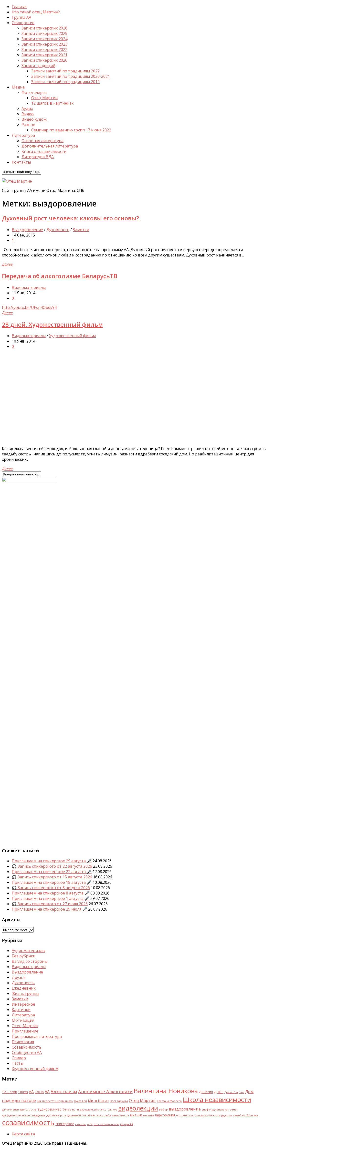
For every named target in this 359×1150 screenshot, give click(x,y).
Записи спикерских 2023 (44, 44)
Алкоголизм (64, 1091)
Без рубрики (23, 956)
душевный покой (78, 1115)
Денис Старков (234, 1092)
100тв (23, 1092)
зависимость (120, 1115)
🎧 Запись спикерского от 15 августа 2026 (52, 877)
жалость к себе (101, 1115)
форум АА (126, 1124)
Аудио (27, 108)
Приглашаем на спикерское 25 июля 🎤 (49, 909)
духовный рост (56, 1115)
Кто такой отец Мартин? (36, 12)
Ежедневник (24, 988)
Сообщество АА (27, 1052)
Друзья (18, 977)
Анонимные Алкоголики (105, 1091)
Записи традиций (38, 65)
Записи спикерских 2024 (44, 38)
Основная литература (42, 140)
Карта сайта (23, 1134)
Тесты (17, 1063)
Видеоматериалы (29, 287)
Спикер (19, 1058)
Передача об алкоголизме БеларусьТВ (59, 276)
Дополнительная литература (49, 146)
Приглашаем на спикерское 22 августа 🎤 (52, 871)
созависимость (28, 1122)
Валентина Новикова (166, 1090)
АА (47, 1091)
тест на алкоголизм (106, 1124)
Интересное (23, 1004)
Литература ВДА (37, 156)
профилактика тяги (207, 1115)
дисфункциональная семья (220, 1109)
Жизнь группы (25, 993)
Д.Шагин (206, 1092)
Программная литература (37, 1036)
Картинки (21, 1009)
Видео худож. (34, 119)
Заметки (81, 229)
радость (226, 1115)
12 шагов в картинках (52, 103)
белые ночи (71, 1109)
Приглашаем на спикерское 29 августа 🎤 (52, 861)
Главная (19, 6)
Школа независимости (217, 1099)
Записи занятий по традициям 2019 (65, 81)
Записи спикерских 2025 (44, 33)
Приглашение (25, 1031)
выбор (163, 1109)
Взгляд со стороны (29, 961)
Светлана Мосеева (169, 1101)
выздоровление (185, 1109)
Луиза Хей (80, 1101)
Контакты (21, 162)
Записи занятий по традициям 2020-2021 (70, 76)
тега (90, 1124)
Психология (23, 1041)
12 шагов (9, 1092)
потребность (185, 1115)
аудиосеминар (50, 1109)
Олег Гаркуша (119, 1101)
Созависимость (27, 1047)
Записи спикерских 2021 (44, 55)
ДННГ (218, 1092)
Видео (27, 114)
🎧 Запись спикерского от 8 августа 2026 (51, 887)
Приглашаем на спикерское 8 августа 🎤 (50, 893)
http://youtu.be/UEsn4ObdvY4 (29, 307)
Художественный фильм (72, 335)
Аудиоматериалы (28, 950)
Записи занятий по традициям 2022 (65, 71)
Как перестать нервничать (55, 1101)
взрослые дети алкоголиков (98, 1109)
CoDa (39, 1092)
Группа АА (21, 17)
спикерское (64, 1123)
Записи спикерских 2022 (44, 49)
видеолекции (138, 1108)
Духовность (57, 229)
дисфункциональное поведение (23, 1115)
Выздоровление (27, 229)
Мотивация (23, 1020)
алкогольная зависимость (19, 1109)
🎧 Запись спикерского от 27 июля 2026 (50, 903)
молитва (148, 1115)
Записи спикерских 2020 (44, 60)
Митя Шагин (98, 1100)
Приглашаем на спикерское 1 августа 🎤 (50, 898)
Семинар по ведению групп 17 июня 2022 (71, 130)
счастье (80, 1124)
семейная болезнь (245, 1115)
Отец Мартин (44, 97)
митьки (136, 1115)
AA (31, 1091)
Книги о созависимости (43, 151)
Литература (23, 1015)
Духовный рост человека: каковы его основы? (70, 218)
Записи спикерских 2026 (44, 28)
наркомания (165, 1115)
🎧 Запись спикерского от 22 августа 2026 (52, 866)
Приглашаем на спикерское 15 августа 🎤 (52, 882)
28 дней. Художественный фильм (52, 324)
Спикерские (23, 22)
